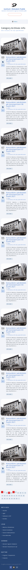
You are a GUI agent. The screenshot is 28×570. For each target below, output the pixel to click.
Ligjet (4, 513)
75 (16, 495)
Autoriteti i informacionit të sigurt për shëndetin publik (14, 11)
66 (9, 495)
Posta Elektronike (7, 535)
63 (7, 495)
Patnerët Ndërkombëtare (9, 532)
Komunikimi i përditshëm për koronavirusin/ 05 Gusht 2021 (16, 240)
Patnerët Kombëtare (7, 530)
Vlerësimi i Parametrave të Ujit (10, 546)
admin (8, 63)
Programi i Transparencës (9, 555)
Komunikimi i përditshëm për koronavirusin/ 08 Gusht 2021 (16, 104)
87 (2, 498)
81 (21, 495)
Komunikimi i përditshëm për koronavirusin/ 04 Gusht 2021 (16, 285)
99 (11, 498)
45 (18, 492)
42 (15, 492)
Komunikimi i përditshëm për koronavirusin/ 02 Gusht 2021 (16, 375)
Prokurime (5, 558)
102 (14, 498)
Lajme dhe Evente (20, 30)
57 (2, 495)
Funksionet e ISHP (7, 516)
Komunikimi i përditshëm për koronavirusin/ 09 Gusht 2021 (16, 59)
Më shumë (9, 78)
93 (7, 498)
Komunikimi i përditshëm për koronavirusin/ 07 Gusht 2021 (16, 149)
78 (18, 495)
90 (4, 498)
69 (11, 495)
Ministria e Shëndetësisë (8, 527)
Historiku (5, 510)
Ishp (14, 30)
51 (22, 492)
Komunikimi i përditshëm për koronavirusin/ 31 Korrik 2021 (16, 465)
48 (20, 492)
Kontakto (5, 518)
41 (11, 492)
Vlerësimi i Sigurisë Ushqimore (10, 544)
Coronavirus (7, 30)
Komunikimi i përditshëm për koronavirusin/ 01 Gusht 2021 (16, 420)
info (11, 30)
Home (2, 30)
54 (25, 492)
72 (14, 495)
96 (9, 498)
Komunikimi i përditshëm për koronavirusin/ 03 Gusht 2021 (16, 330)
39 (6, 492)
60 (4, 495)
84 (23, 495)
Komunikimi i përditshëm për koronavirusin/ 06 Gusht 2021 (16, 194)
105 (16, 498)
